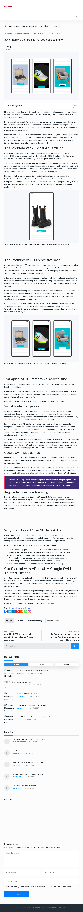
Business (18, 33)
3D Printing (21, 685)
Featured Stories (29, 33)
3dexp (8, 47)
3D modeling (19, 26)
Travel (67, 664)
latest (16, 664)
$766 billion (14, 156)
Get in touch (52, 603)
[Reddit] (21, 611)
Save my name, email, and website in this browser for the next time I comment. (38, 887)
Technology (41, 33)
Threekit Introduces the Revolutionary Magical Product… (36, 717)
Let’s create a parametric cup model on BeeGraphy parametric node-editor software (64, 637)
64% (9, 179)
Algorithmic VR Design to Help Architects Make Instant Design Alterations (18, 637)
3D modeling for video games (27, 694)
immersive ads (53, 621)
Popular (41, 664)
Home (9, 26)
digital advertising (35, 621)
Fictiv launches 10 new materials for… (25, 786)
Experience (21, 673)
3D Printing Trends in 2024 (26, 682)
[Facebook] (6, 611)
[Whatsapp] (25, 611)
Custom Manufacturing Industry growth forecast (29, 739)
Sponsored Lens (16, 442)
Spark (39, 424)
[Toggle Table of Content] (74, 106)
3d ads (20, 621)
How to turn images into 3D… (22, 751)
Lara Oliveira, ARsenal (21, 608)
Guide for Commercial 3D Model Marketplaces (33, 670)
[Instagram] (29, 611)
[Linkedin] (14, 611)
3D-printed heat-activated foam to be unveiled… (29, 762)
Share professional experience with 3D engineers (30, 774)
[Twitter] (10, 611)
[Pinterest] (18, 611)
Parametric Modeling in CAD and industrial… (32, 705)
